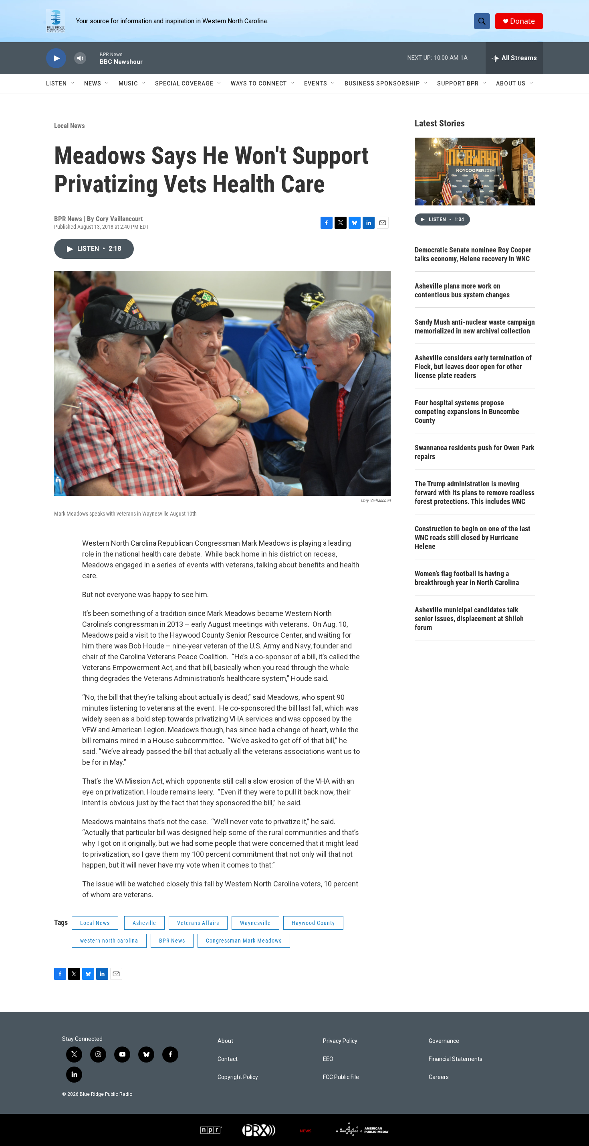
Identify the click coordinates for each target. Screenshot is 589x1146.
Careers (439, 1077)
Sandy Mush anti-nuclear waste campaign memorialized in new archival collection (475, 326)
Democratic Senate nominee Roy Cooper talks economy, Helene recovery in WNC (473, 254)
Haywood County (313, 923)
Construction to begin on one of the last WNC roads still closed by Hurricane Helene (473, 537)
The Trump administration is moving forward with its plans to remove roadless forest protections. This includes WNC (475, 493)
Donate (522, 21)
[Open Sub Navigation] (73, 83)
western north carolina (109, 940)
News (92, 83)
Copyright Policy (238, 1077)
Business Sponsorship (382, 83)
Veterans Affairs (198, 923)
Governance (444, 1041)
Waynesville (255, 923)
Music (128, 83)
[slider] (93, 58)
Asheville (144, 923)
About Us (511, 83)
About (225, 1041)
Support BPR (458, 83)
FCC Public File (341, 1077)
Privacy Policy (340, 1041)
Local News (69, 126)
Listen (56, 83)
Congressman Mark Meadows (244, 940)
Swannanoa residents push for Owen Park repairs (475, 452)
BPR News (172, 940)
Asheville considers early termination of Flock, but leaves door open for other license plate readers (473, 367)
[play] (56, 58)
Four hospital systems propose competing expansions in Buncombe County (467, 411)
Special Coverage (184, 83)
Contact (228, 1059)
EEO (328, 1059)
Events (315, 83)
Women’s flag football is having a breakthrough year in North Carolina (467, 578)
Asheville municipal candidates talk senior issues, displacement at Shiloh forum (469, 619)
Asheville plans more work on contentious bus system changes (462, 290)
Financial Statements (455, 1059)
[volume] (80, 58)
